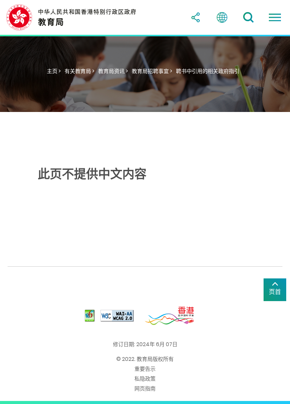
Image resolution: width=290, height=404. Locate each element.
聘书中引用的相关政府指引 (207, 71)
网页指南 (145, 388)
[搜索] (248, 17)
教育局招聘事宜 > (152, 71)
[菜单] (274, 17)
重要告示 (145, 369)
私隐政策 (145, 378)
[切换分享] (195, 17)
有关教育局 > (79, 71)
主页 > (54, 71)
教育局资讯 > (113, 71)
